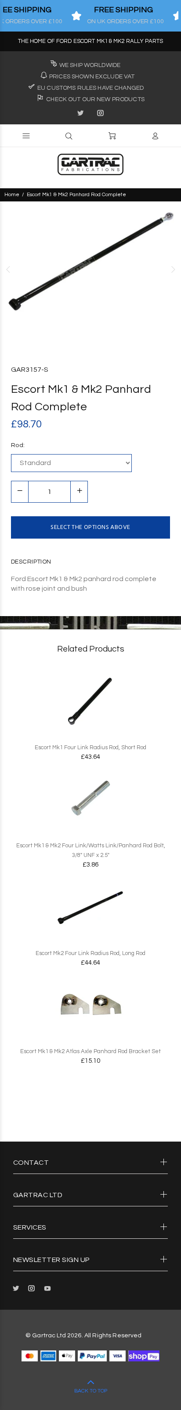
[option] (90, 269)
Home (11, 194)
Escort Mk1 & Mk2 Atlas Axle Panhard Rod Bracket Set (90, 1051)
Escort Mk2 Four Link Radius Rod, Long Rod (90, 953)
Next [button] (172, 269)
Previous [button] (8, 269)
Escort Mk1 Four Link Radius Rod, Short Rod (90, 747)
